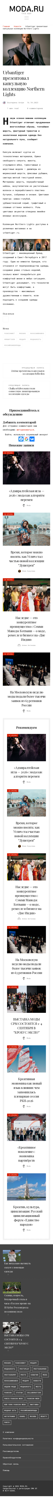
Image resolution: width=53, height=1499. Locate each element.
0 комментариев (35, 108)
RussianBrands (37, 333)
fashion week (33, 1399)
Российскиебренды (29, 1410)
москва (33, 1416)
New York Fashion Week (15, 1405)
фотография (9, 1416)
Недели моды (10, 1387)
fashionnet (9, 333)
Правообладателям (12, 1457)
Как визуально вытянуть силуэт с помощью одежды (17, 1267)
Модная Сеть (10, 1410)
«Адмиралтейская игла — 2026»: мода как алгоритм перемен (26, 495)
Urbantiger (9, 339)
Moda (45, 1375)
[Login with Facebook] (21, 439)
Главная (6, 26)
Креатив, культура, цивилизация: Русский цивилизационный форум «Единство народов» (26, 1215)
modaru (22, 333)
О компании (8, 1432)
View (25, 468)
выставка (34, 1405)
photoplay (24, 1369)
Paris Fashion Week (13, 1399)
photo (23, 1375)
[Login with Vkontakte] (32, 439)
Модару (26, 1381)
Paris (7, 1422)
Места (38, 1387)
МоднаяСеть (35, 339)
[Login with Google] (26, 439)
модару (23, 339)
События (34, 1375)
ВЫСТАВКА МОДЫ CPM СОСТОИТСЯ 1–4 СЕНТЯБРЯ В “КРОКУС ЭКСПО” (26, 1025)
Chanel (22, 1416)
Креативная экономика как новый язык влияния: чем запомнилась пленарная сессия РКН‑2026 (26, 1090)
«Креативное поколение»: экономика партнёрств (26, 1153)
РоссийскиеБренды (12, 345)
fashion (8, 1393)
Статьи (19, 1393)
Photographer (40, 1369)
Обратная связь (11, 1464)
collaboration (34, 1393)
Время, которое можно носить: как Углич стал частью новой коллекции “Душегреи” (26, 558)
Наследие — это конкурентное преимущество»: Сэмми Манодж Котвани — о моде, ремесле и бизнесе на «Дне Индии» (26, 629)
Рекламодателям (11, 1451)
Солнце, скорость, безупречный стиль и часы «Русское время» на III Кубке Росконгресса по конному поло (17, 1303)
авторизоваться (25, 429)
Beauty (44, 1416)
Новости (17, 26)
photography (10, 1375)
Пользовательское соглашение (18, 1445)
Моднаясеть (25, 1387)
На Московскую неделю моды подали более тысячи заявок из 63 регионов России (26, 698)
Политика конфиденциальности (18, 1438)
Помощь (6, 1470)
